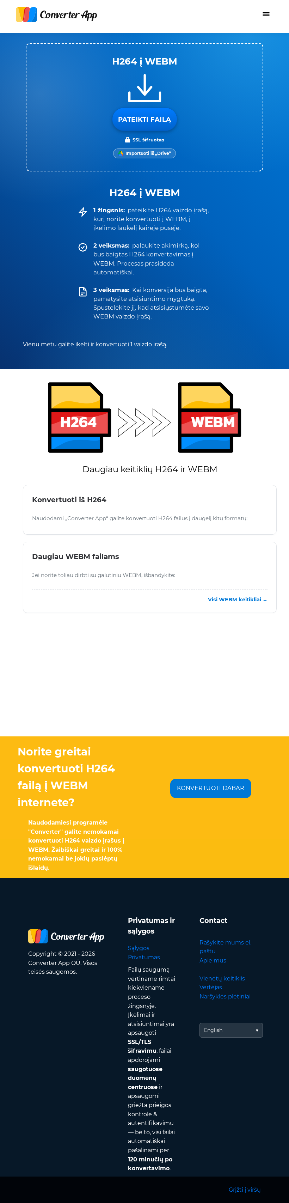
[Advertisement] (144, 680)
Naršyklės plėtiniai (225, 996)
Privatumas (144, 957)
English (213, 1030)
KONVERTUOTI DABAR (211, 788)
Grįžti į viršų (245, 1189)
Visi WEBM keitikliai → (238, 599)
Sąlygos (138, 948)
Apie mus (212, 960)
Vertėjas (210, 987)
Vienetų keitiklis (222, 978)
